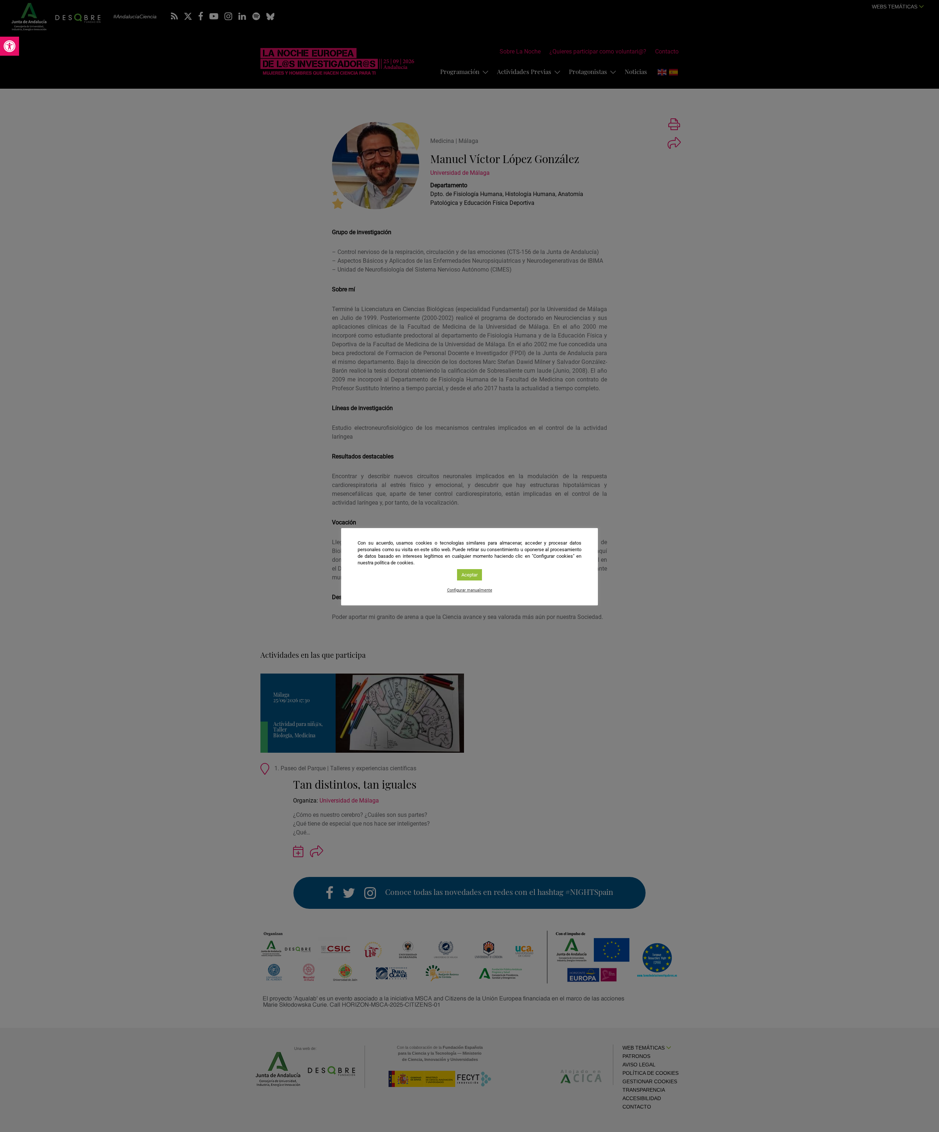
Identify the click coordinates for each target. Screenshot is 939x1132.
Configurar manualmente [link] (469, 590)
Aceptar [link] (469, 575)
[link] (9, 46)
